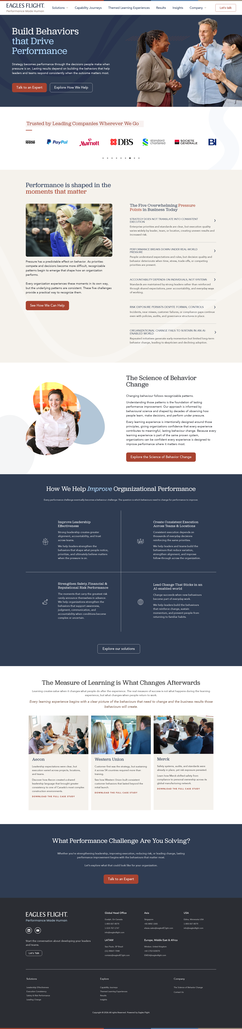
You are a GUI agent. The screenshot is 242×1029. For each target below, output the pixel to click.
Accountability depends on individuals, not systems (168, 279)
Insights (178, 8)
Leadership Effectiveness (37, 987)
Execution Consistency (36, 992)
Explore (104, 979)
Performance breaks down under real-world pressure (163, 251)
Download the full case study (53, 796)
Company (196, 8)
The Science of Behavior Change (188, 987)
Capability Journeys (88, 8)
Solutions (58, 8)
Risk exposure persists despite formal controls (167, 307)
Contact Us (179, 992)
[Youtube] (38, 930)
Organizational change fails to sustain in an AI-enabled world (168, 332)
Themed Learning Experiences (129, 8)
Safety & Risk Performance (38, 996)
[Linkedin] (29, 930)
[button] (103, 158)
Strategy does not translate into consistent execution (164, 220)
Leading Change (33, 1000)
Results (161, 8)
